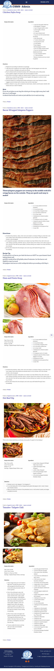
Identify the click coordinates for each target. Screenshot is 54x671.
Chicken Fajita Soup (11, 12)
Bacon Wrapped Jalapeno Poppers (18, 110)
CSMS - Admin (20, 10)
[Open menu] (26, 2)
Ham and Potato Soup (12, 278)
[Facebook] (26, 661)
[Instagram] (28, 661)
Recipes (9, 101)
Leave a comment (29, 10)
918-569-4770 (44, 2)
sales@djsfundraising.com (47, 656)
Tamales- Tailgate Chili (13, 507)
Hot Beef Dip (8, 398)
